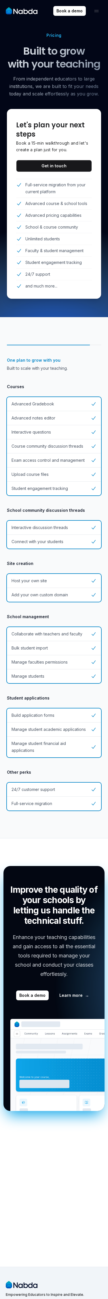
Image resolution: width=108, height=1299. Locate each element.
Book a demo (69, 10)
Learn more (74, 995)
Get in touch (54, 165)
